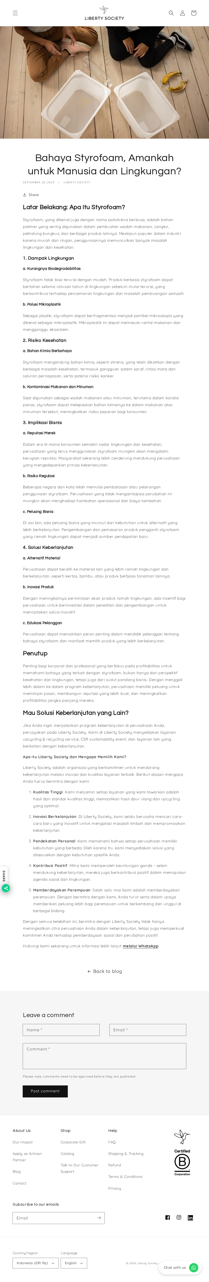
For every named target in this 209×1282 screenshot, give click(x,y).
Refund (114, 1165)
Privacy (114, 1188)
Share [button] (34, 194)
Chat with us (175, 1267)
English (70, 1263)
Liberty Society (147, 1263)
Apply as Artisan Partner (27, 1156)
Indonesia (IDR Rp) (32, 1263)
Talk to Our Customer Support (80, 1168)
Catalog (67, 1153)
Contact (20, 1183)
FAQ (112, 1142)
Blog (17, 1171)
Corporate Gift (73, 1142)
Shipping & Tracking (125, 1153)
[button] (15, 13)
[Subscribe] (98, 1218)
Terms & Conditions (125, 1176)
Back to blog (107, 971)
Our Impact (23, 1142)
